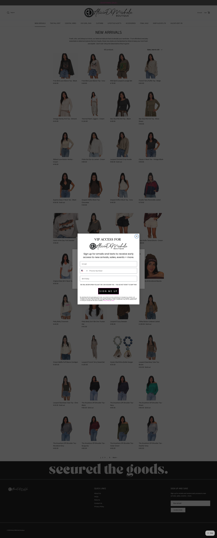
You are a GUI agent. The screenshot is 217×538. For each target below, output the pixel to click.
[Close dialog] (137, 236)
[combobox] (84, 270)
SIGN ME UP (108, 291)
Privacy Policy (106, 300)
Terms (112, 300)
